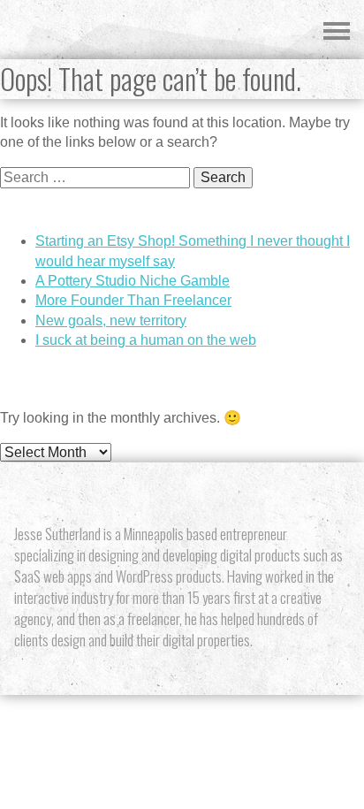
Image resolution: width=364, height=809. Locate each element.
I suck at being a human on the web (145, 339)
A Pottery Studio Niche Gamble (132, 280)
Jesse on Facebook (197, 494)
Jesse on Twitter (136, 494)
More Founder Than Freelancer (133, 300)
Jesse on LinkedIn (228, 494)
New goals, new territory (110, 320)
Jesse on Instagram (166, 494)
